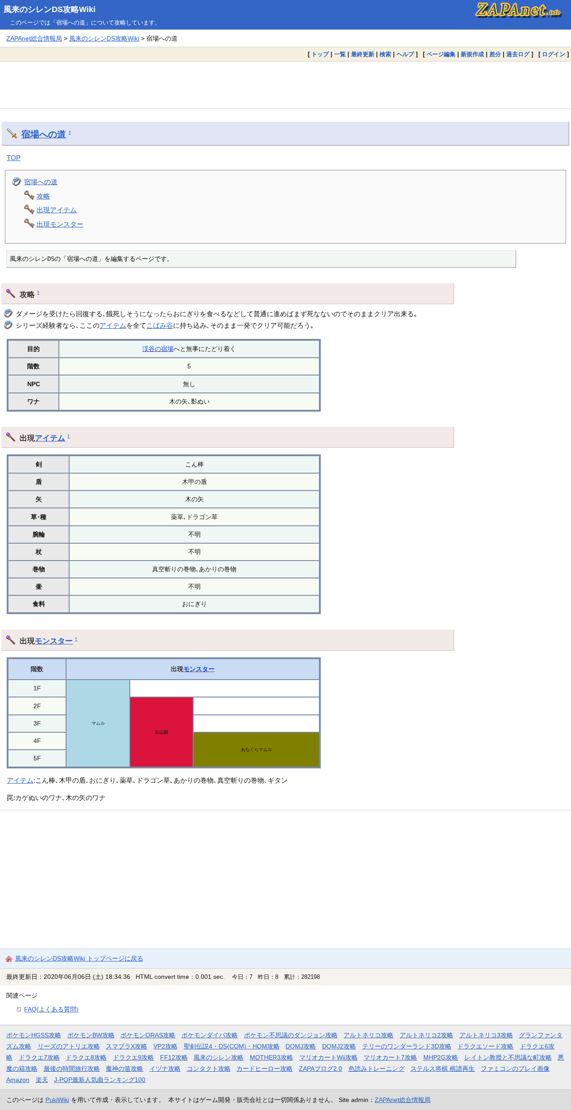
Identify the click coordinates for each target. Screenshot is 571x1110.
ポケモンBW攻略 (91, 1035)
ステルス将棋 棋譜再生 (442, 1068)
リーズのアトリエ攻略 (68, 1046)
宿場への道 (43, 134)
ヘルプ (405, 54)
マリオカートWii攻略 (328, 1057)
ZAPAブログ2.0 (320, 1068)
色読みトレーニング (376, 1068)
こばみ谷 (159, 325)
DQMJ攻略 (301, 1046)
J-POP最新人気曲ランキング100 (99, 1079)
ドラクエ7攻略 (39, 1057)
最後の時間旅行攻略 (72, 1068)
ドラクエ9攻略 (133, 1057)
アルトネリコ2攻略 (426, 1035)
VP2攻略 (165, 1046)
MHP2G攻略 (440, 1057)
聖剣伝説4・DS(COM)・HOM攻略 (232, 1046)
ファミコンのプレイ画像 (515, 1068)
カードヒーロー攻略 (264, 1068)
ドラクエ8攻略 (86, 1057)
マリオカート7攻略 (390, 1057)
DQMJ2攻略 (339, 1046)
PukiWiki (57, 1099)
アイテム (112, 325)
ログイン (553, 54)
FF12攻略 (174, 1057)
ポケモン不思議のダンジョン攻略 (291, 1035)
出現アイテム (57, 210)
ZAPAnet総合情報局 (34, 38)
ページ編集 (440, 54)
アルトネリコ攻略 (368, 1035)
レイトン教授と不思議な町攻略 (508, 1057)
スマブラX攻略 (126, 1046)
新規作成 (472, 54)
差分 (495, 54)
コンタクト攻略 (209, 1068)
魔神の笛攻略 (124, 1068)
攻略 (43, 196)
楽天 (42, 1079)
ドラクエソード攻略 (485, 1046)
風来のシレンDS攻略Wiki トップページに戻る (79, 958)
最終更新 (362, 54)
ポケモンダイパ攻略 (210, 1035)
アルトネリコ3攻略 (486, 1035)
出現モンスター (60, 224)
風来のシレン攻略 (219, 1057)
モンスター (54, 640)
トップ (320, 54)
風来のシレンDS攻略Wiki (49, 9)
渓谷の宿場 (158, 348)
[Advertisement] (285, 85)
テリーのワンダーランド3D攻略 (406, 1046)
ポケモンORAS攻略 (147, 1035)
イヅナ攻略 (165, 1068)
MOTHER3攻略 (271, 1057)
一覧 (340, 54)
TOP (14, 157)
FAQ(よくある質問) (51, 1009)
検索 (385, 54)
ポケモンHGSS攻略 (33, 1035)
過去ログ (518, 54)
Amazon (17, 1079)
